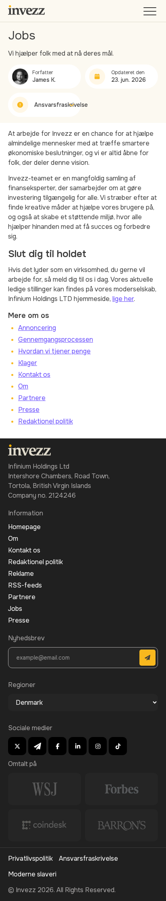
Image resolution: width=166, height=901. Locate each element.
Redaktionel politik (45, 421)
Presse (28, 409)
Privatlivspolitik (30, 858)
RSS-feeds (25, 585)
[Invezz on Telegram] (37, 746)
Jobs (15, 608)
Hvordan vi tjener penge (54, 351)
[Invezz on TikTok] (118, 746)
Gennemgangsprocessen (55, 339)
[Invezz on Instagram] (98, 746)
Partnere (32, 398)
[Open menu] (150, 13)
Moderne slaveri (32, 874)
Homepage (24, 527)
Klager (27, 363)
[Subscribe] (147, 658)
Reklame (21, 573)
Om (23, 386)
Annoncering (37, 328)
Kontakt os (34, 374)
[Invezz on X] (17, 746)
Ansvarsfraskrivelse (88, 858)
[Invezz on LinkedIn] (77, 746)
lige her (123, 299)
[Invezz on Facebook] (57, 746)
